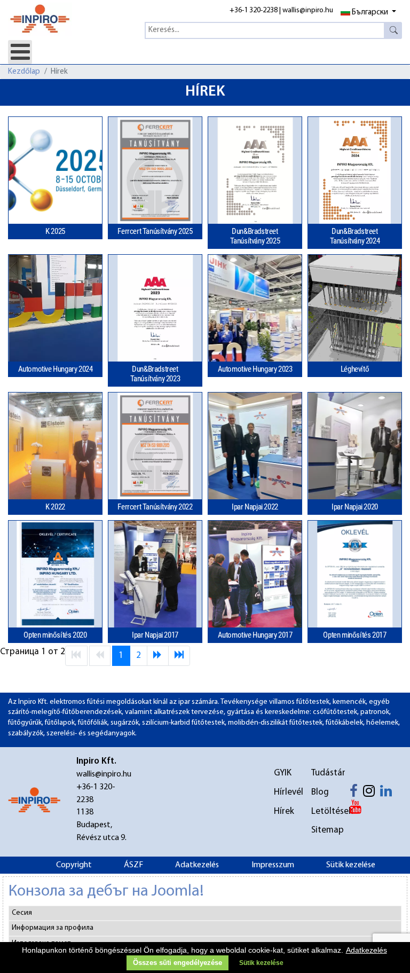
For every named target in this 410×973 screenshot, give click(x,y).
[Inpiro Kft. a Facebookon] (356, 793)
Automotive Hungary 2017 (255, 635)
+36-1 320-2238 (254, 10)
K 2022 (55, 507)
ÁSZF (133, 865)
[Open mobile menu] (20, 52)
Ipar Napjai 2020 (355, 507)
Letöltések (322, 811)
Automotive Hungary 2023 (255, 369)
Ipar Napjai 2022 (255, 507)
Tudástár (322, 773)
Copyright (74, 865)
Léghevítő (355, 369)
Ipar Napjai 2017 (155, 635)
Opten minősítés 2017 (354, 635)
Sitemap (322, 830)
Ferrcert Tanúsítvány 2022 (154, 507)
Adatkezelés (197, 865)
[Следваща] (158, 656)
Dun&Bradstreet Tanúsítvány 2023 (155, 373)
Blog (320, 792)
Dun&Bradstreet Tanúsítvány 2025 (255, 236)
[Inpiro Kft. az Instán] (371, 793)
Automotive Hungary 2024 (55, 369)
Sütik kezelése (350, 865)
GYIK (282, 773)
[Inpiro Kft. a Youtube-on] (358, 809)
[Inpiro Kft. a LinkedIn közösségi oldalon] (388, 793)
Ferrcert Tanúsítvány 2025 (154, 231)
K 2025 (55, 231)
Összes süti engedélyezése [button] (177, 963)
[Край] (179, 656)
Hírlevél (285, 792)
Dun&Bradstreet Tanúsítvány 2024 (355, 236)
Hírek (284, 811)
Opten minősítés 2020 (54, 635)
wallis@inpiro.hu (307, 10)
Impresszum (272, 865)
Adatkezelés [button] (366, 950)
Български (370, 13)
